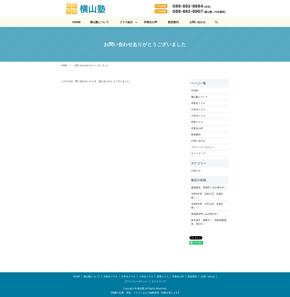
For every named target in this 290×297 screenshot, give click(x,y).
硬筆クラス (197, 121)
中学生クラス (198, 109)
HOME (76, 22)
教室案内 (173, 22)
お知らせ (196, 170)
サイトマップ (198, 153)
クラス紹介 (126, 22)
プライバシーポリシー (203, 147)
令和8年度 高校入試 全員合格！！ (207, 195)
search (216, 22)
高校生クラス (198, 103)
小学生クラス (198, 115)
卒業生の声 (150, 22)
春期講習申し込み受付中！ (205, 213)
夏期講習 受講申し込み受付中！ (208, 187)
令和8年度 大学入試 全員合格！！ (207, 205)
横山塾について (99, 22)
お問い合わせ (197, 22)
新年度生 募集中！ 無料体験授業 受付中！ (208, 222)
